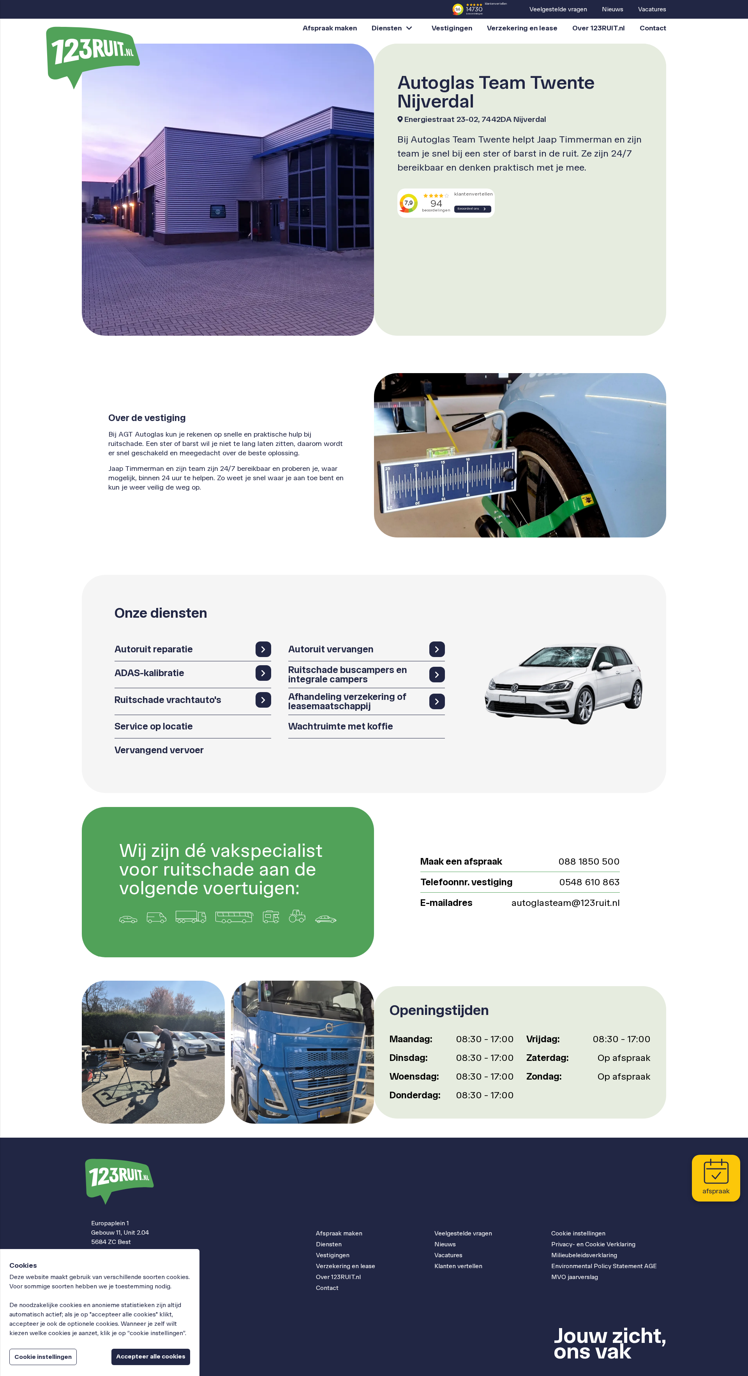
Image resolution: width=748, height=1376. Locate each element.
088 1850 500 (589, 861)
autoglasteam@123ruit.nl (566, 902)
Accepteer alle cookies (150, 1356)
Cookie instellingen (578, 1233)
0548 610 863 (589, 882)
